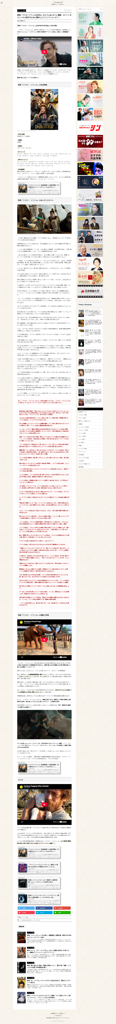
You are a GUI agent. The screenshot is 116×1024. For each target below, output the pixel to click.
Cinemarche (58, 2)
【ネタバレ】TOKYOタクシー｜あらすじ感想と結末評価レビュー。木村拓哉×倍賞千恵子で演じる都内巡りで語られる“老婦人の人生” (93, 401)
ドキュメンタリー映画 (83, 457)
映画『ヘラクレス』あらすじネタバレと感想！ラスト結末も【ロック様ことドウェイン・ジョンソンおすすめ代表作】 (48, 996)
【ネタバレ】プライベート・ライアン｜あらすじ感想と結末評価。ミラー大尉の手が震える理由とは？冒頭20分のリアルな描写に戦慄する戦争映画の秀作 (93, 392)
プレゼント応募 (82, 417)
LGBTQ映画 (81, 454)
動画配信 (80, 424)
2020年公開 (28, 920)
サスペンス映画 (82, 436)
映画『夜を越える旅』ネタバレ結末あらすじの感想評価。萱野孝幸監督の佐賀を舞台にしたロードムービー (93, 371)
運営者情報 (81, 466)
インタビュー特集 (82, 414)
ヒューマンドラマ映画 (83, 427)
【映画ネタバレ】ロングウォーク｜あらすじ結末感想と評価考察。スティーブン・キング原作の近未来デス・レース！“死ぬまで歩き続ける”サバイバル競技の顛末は (93, 313)
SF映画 (80, 445)
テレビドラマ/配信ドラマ (84, 463)
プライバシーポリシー (64, 1017)
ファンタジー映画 (82, 448)
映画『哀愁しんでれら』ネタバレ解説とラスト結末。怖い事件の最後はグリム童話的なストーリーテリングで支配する (93, 361)
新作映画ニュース (82, 411)
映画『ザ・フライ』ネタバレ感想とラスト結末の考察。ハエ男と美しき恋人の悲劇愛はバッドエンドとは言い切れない (93, 341)
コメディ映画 (81, 439)
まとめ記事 (81, 460)
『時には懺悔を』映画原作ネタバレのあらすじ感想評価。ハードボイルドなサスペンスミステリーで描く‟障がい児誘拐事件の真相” (93, 381)
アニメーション (82, 451)
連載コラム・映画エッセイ (84, 420)
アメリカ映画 (22, 920)
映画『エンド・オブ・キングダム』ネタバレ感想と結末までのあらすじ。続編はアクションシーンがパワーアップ (48, 951)
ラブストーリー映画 (83, 430)
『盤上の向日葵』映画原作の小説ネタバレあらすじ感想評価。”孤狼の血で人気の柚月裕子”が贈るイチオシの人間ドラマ (93, 351)
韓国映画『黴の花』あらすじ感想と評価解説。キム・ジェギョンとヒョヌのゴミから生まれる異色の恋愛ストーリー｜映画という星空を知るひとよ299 (93, 332)
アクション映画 (25, 917)
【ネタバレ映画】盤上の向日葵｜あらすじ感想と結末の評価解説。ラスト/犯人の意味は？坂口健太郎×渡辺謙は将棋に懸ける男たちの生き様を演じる (93, 323)
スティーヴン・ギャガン (35, 920)
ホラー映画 (81, 442)
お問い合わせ (55, 1017)
